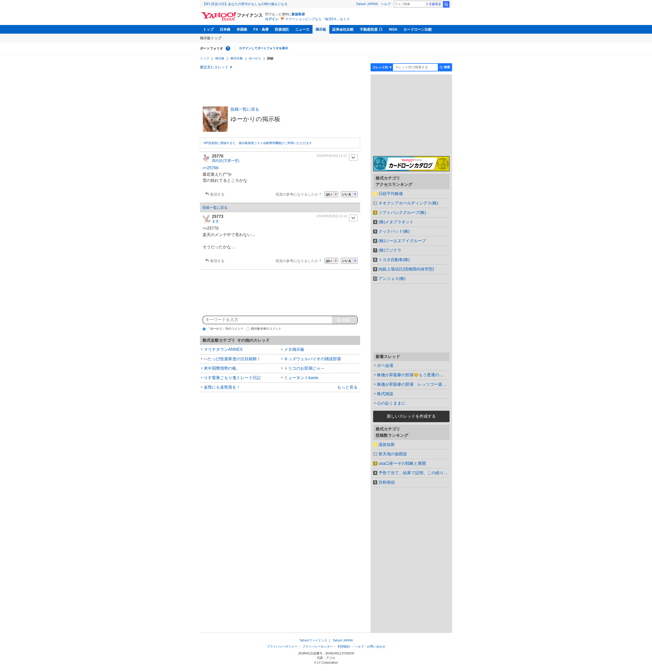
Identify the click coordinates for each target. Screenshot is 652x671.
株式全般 (236, 58)
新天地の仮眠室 (392, 454)
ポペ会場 (385, 365)
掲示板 (321, 29)
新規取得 (298, 14)
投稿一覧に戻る (244, 109)
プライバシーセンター (317, 646)
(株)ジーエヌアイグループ (402, 241)
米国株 (242, 29)
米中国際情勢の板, (220, 368)
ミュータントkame (301, 378)
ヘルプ (386, 4)
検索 (446, 4)
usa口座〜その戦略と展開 (402, 463)
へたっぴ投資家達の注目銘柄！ (232, 359)
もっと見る (347, 387)
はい (331, 194)
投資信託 (282, 29)
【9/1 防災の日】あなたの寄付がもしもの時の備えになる (245, 4)
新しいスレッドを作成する (411, 416)
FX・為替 (261, 29)
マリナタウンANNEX (223, 349)
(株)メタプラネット (396, 222)
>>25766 (210, 168)
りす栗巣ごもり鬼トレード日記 (232, 378)
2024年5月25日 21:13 (332, 216)
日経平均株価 (390, 193)
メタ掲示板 (294, 349)
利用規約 (344, 646)
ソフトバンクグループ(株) (402, 212)
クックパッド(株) (394, 231)
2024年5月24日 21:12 (332, 156)
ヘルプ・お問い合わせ (370, 646)
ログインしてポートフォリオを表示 (263, 48)
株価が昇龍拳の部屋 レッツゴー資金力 (413, 384)
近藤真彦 (435, 4)
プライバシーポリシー (282, 646)
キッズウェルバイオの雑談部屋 (312, 359)
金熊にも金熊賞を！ (222, 387)
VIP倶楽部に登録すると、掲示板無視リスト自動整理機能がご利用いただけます (257, 143)
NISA (393, 29)
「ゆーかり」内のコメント (225, 328)
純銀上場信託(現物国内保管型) (406, 269)
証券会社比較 (343, 29)
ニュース (302, 29)
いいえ (349, 194)
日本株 (225, 29)
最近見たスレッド (214, 67)
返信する (217, 194)
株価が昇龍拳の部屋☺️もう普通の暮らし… (413, 375)
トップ (208, 29)
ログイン (271, 19)
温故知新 (386, 444)
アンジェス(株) (391, 278)
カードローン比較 (417, 29)
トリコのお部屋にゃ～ (304, 368)
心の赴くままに (391, 403)
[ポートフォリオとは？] (228, 48)
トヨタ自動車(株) (394, 259)
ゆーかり (255, 58)
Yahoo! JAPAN (367, 4)
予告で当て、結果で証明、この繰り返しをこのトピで (414, 473)
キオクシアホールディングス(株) (408, 203)
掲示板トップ (210, 38)
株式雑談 (385, 394)
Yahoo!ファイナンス (313, 640)
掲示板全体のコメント (266, 328)
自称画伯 (386, 482)
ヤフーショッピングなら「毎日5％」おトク (317, 19)
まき (215, 221)
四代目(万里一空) (225, 160)
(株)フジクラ (389, 250)
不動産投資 (369, 29)
